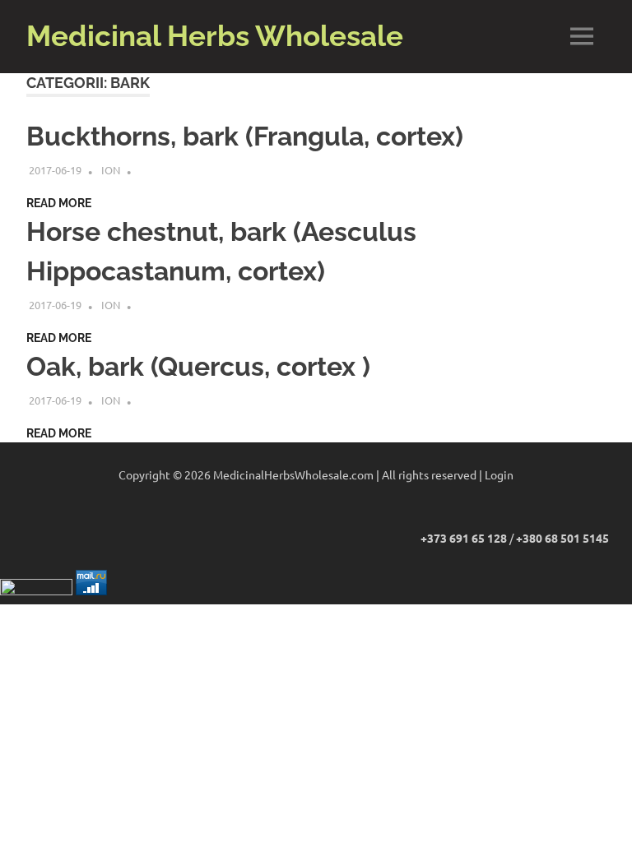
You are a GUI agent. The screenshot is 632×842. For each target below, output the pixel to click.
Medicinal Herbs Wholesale (214, 36)
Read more (58, 203)
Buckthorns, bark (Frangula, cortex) (244, 136)
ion (110, 170)
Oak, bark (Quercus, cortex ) (198, 366)
